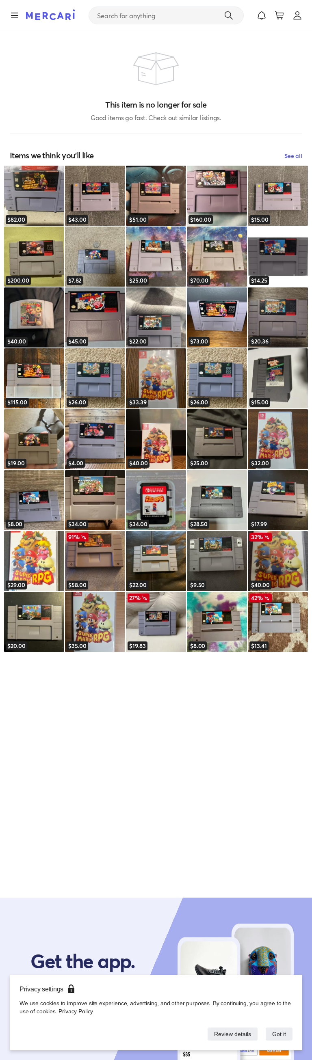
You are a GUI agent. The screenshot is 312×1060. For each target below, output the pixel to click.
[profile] (297, 15)
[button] (262, 15)
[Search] (229, 15)
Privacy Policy (75, 1011)
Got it (278, 1034)
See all (293, 156)
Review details (230, 1034)
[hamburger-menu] (14, 15)
